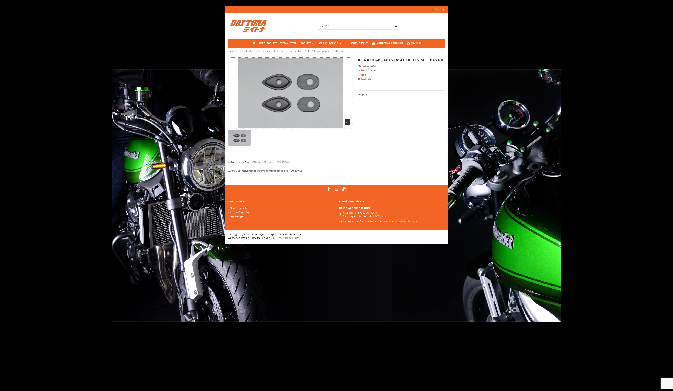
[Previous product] (441, 51)
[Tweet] (363, 94)
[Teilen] (359, 94)
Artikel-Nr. (364, 70)
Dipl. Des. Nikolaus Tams (285, 237)
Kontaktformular (239, 212)
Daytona (371, 65)
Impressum (236, 216)
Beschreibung (238, 162)
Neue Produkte (238, 208)
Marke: (362, 65)
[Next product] (442, 51)
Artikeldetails (262, 162)
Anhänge (283, 162)
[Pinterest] (367, 94)
